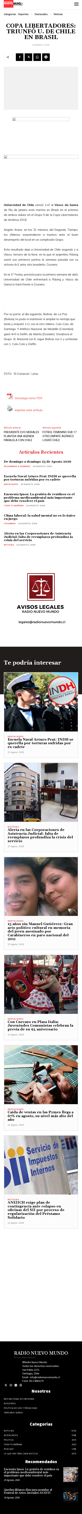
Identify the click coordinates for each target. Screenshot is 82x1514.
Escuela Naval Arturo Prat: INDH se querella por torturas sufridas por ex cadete (40, 478)
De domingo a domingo (17, 466)
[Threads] (21, 1385)
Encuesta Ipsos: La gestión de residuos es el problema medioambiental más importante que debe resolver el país (39, 497)
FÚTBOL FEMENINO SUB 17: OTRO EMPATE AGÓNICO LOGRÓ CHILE (60, 436)
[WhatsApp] (37, 57)
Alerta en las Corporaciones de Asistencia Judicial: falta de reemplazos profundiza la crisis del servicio (38, 537)
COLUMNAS (10, 523)
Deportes (23, 14)
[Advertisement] (41, 1270)
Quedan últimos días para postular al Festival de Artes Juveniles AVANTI (28, 1491)
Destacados (41, 14)
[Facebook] (19, 57)
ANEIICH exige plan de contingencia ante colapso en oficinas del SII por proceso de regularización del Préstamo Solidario (36, 1210)
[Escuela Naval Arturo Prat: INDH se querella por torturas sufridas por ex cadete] (41, 702)
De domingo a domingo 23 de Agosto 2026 (37, 462)
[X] (28, 57)
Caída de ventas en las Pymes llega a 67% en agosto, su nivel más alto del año (40, 1116)
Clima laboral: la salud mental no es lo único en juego (39, 517)
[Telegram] (46, 57)
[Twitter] (6, 1385)
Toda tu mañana (14, 505)
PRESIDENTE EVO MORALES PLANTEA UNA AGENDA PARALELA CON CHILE (21, 436)
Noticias (58, 14)
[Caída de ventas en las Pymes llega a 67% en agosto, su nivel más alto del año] (41, 1074)
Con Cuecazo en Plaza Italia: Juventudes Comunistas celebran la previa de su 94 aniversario (40, 1026)
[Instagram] (11, 1385)
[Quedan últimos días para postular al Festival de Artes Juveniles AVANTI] (70, 1495)
